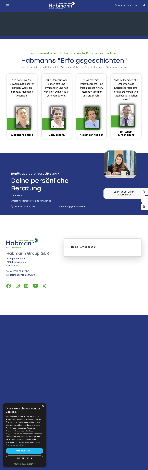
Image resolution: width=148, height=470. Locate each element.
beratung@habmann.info (22, 275)
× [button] (43, 406)
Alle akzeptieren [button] (24, 451)
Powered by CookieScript (24, 464)
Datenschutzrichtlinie (15, 445)
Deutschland (12, 265)
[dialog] (24, 435)
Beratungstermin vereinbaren (124, 193)
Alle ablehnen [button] (24, 458)
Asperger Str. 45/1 (15, 258)
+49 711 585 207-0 (128, 6)
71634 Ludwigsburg (16, 262)
